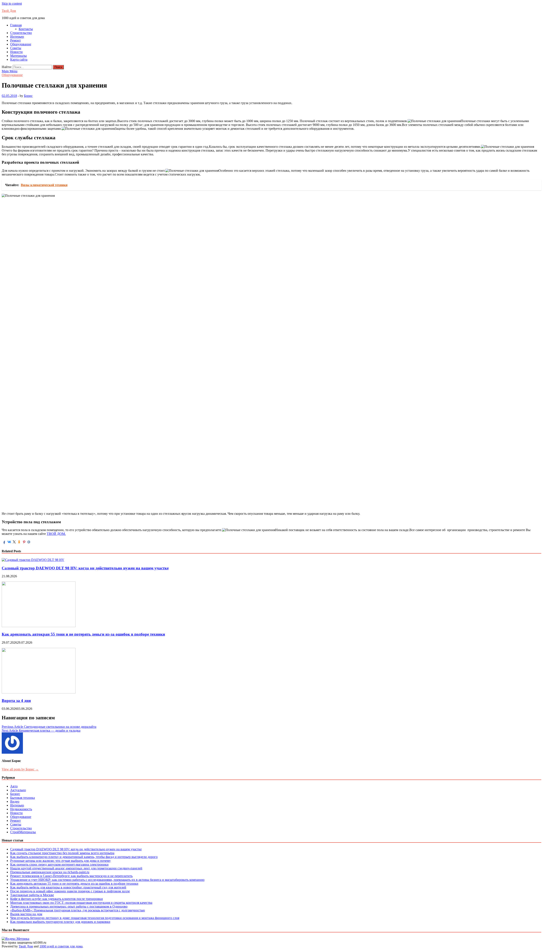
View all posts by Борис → (20, 769)
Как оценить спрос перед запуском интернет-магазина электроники (59, 864)
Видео (14, 801)
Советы (15, 48)
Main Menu (9, 71)
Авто (14, 786)
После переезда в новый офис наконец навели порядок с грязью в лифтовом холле (70, 891)
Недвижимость (21, 809)
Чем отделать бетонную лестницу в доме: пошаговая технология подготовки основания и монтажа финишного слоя (94, 918)
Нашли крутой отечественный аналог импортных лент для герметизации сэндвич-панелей (76, 868)
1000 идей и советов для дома (61, 946)
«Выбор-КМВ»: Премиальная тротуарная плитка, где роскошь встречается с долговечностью (77, 910)
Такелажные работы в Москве (32, 895)
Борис (28, 96)
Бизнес (15, 794)
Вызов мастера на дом (26, 914)
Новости (16, 52)
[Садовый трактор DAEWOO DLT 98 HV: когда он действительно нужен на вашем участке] (33, 560)
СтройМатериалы (23, 832)
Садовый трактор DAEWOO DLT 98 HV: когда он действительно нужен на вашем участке (85, 568)
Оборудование (20, 44)
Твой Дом (9, 11)
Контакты (26, 29)
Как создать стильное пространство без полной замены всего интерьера (62, 853)
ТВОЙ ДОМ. (56, 534)
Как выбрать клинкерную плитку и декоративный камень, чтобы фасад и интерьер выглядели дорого (84, 857)
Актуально (18, 790)
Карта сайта (18, 59)
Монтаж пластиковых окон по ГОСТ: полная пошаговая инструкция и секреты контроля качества (81, 902)
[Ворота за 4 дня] (39, 692)
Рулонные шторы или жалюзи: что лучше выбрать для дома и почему (60, 860)
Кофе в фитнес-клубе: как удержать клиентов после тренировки (56, 899)
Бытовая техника (22, 797)
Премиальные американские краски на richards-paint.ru (49, 872)
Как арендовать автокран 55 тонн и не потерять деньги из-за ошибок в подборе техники (83, 634)
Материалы (18, 55)
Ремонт (15, 40)
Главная (16, 25)
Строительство (21, 33)
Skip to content (12, 3)
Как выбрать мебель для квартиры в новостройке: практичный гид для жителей (68, 887)
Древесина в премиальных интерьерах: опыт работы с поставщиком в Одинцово (68, 906)
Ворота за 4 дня (16, 700)
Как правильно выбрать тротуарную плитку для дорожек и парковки (60, 921)
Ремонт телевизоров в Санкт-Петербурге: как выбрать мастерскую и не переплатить (71, 876)
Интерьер (17, 36)
